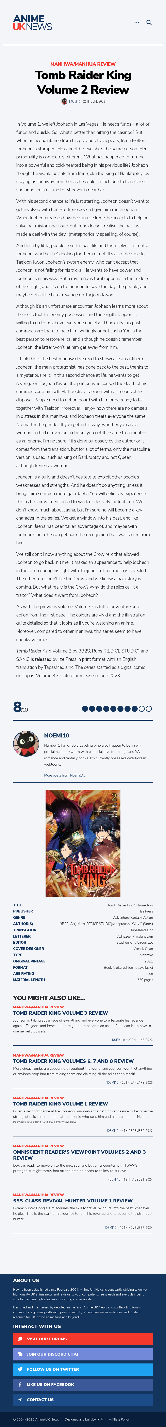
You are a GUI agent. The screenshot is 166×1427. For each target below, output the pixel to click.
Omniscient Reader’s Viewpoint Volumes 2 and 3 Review (79, 1155)
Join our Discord (53, 1354)
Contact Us (40, 1400)
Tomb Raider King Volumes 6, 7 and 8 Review (73, 1061)
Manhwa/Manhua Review (83, 64)
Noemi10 (75, 101)
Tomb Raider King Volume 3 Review (60, 1013)
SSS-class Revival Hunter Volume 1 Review (73, 1201)
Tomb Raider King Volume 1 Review (60, 1104)
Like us (50, 1384)
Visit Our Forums (47, 1339)
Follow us (53, 1369)
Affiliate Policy (119, 1419)
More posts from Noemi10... (65, 775)
